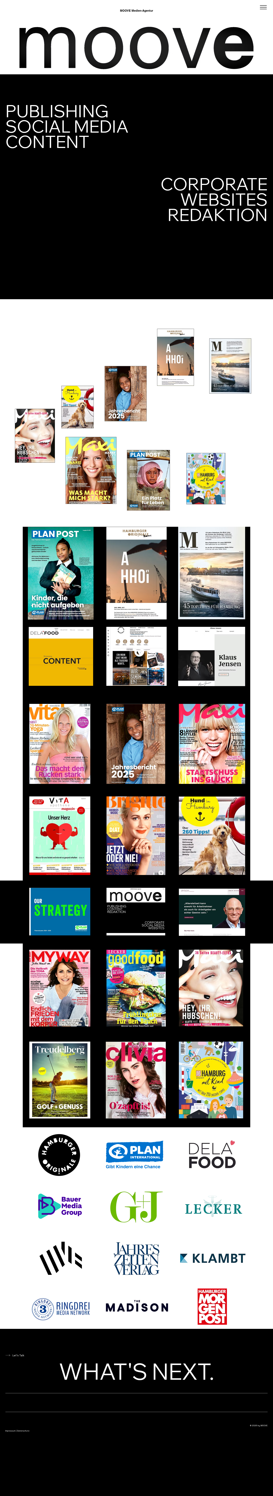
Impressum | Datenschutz (17, 1430)
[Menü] (263, 7)
